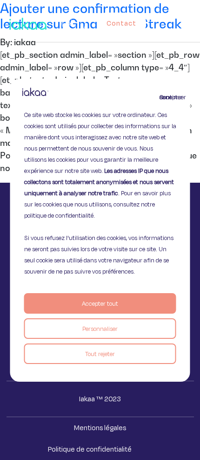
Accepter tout (100, 303)
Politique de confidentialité (90, 449)
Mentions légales (100, 428)
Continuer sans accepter (165, 97)
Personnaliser (100, 328)
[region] (100, 230)
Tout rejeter (100, 354)
